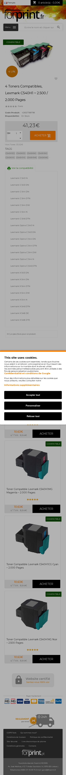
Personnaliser (33, 405)
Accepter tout (33, 395)
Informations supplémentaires (22, 385)
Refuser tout (33, 416)
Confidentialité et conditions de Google (27, 373)
